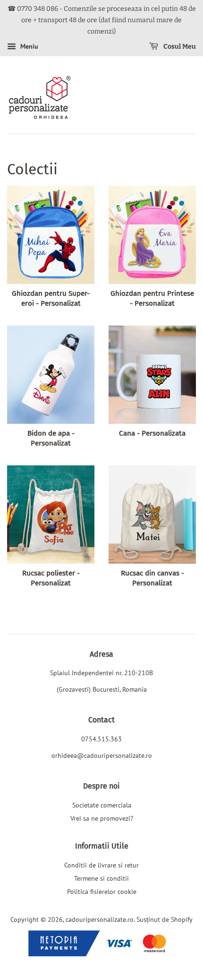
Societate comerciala (101, 804)
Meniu (28, 47)
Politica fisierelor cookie (101, 891)
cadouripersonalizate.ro (100, 919)
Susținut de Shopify (164, 919)
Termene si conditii (101, 878)
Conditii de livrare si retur (101, 864)
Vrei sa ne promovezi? (101, 818)
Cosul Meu (179, 47)
